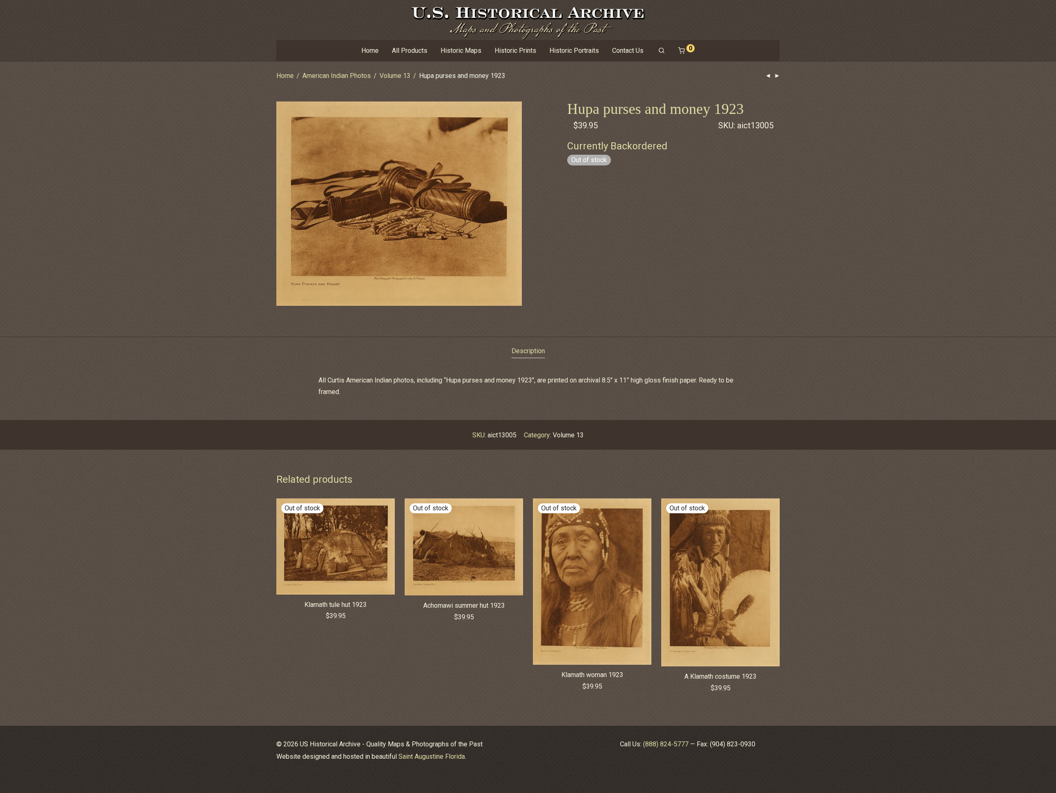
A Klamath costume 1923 (720, 676)
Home (370, 50)
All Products (409, 50)
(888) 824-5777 (665, 744)
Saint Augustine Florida (431, 756)
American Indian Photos (336, 76)
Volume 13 (395, 76)
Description (528, 351)
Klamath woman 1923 (592, 675)
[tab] (528, 351)
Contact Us (628, 50)
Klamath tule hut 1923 (335, 605)
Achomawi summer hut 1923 (464, 605)
